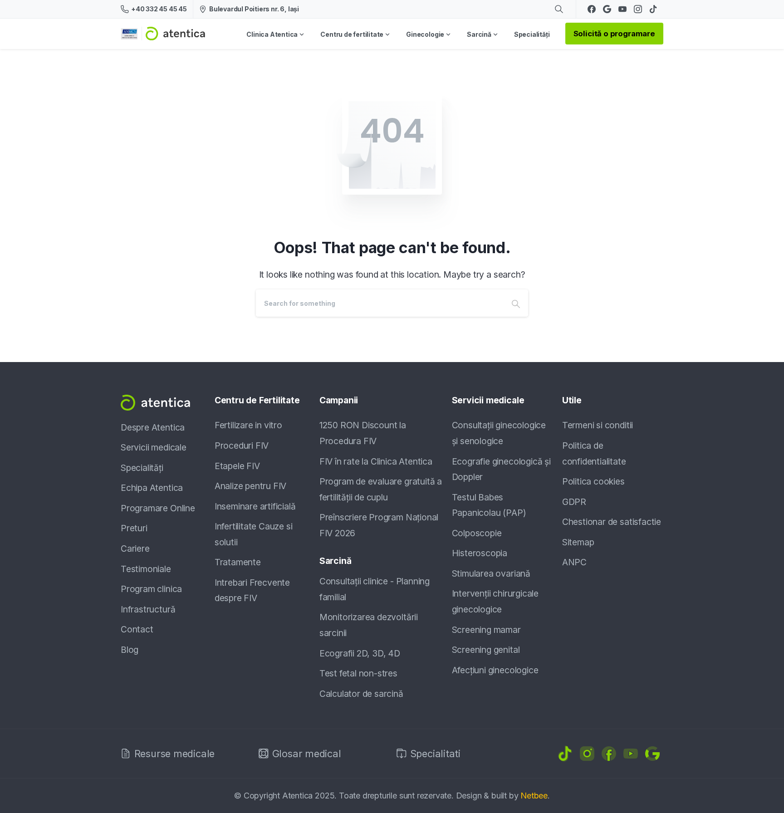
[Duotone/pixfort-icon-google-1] (652, 752)
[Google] (607, 9)
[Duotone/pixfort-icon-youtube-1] (631, 752)
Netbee (534, 795)
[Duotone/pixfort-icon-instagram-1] (587, 752)
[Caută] (559, 9)
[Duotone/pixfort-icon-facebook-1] (609, 752)
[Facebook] (592, 9)
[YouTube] (622, 9)
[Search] (516, 303)
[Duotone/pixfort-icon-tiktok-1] (565, 752)
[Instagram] (638, 9)
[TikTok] (653, 9)
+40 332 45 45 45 (159, 9)
